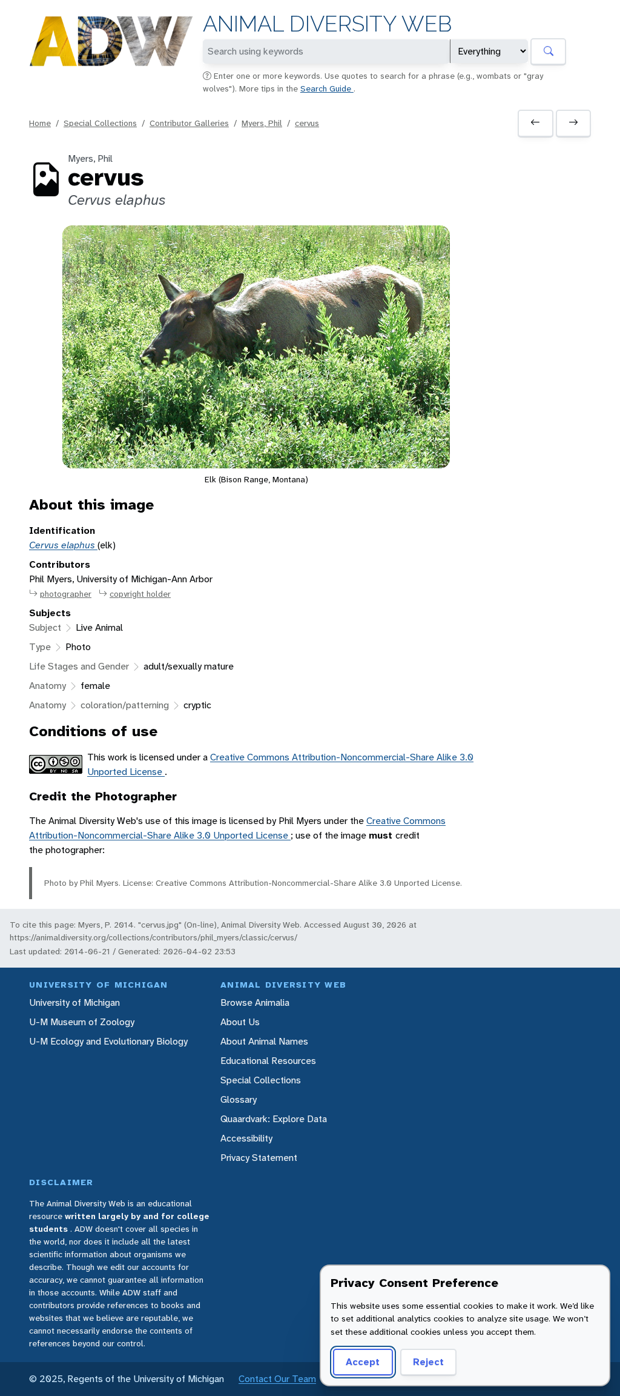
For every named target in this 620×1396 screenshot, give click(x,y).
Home (40, 123)
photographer (65, 593)
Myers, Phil (262, 123)
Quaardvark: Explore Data (273, 1118)
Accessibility (246, 1138)
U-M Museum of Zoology (81, 1021)
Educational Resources (268, 1060)
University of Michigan (74, 1002)
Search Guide (327, 88)
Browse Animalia (254, 1002)
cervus (307, 123)
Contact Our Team (277, 1378)
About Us (240, 1021)
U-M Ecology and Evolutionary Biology (108, 1041)
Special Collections (100, 123)
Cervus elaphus (63, 545)
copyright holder (140, 593)
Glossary (238, 1099)
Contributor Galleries (189, 123)
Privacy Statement (258, 1157)
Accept (363, 1361)
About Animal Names (264, 1041)
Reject (428, 1361)
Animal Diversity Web (327, 24)
